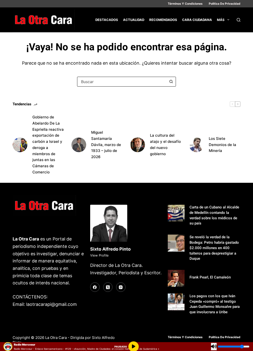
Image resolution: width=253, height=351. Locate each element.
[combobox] (121, 82)
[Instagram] (121, 287)
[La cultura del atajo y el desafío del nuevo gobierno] (137, 144)
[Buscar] (238, 20)
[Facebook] (95, 287)
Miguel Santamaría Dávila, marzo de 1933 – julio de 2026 (106, 144)
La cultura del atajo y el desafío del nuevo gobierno (165, 144)
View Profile (99, 255)
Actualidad (133, 20)
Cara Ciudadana (197, 20)
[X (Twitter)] (108, 287)
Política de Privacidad (224, 3)
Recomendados (163, 20)
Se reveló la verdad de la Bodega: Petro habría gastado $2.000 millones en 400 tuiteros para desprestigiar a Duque (214, 248)
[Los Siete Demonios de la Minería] (196, 144)
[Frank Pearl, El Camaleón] (176, 278)
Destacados (106, 20)
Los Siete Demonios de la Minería (222, 144)
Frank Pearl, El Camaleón (210, 277)
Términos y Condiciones (185, 3)
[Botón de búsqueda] (171, 81)
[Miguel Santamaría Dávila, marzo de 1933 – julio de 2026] (78, 144)
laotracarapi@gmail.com (51, 304)
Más (221, 20)
